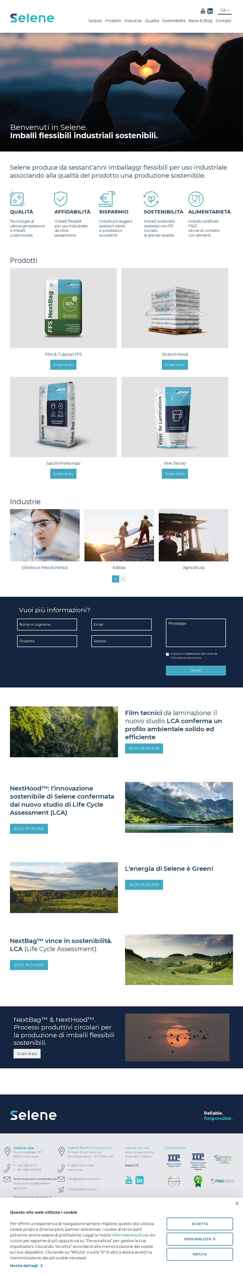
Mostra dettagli (25, 1266)
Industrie (133, 21)
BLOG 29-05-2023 (144, 885)
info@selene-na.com (84, 1179)
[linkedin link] (210, 11)
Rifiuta (200, 1254)
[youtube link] (203, 11)
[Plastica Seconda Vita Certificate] (222, 1160)
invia (196, 670)
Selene (95, 21)
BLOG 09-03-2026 (144, 748)
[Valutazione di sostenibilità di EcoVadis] (174, 1182)
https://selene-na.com (82, 1189)
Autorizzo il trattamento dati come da (194, 655)
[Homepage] (35, 18)
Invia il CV (132, 1165)
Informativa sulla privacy (186, 657)
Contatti (223, 21)
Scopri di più (27, 1053)
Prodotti (113, 21)
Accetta (200, 1224)
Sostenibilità (173, 21)
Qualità (152, 21)
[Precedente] (115, 579)
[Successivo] (122, 579)
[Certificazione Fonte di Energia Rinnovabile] (198, 1181)
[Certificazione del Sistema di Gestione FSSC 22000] (222, 1181)
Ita (223, 10)
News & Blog (200, 21)
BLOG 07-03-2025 (29, 829)
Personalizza (198, 1239)
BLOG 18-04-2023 (29, 965)
